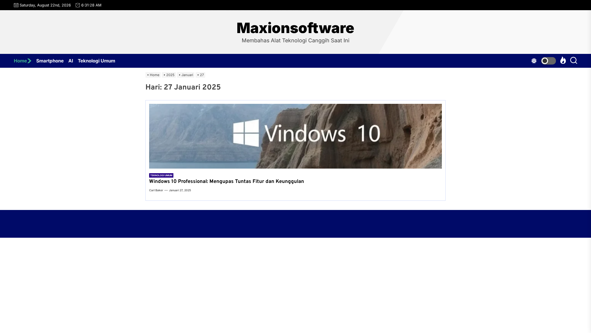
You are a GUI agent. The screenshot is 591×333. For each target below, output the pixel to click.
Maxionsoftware (295, 28)
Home (20, 61)
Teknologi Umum (96, 61)
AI (70, 61)
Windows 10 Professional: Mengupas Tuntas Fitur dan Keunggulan (227, 182)
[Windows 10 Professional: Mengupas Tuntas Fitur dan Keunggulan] (295, 136)
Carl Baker (156, 190)
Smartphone (50, 61)
